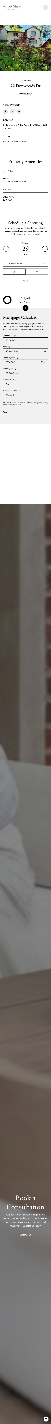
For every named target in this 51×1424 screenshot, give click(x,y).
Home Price (7, 336)
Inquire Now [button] (25, 94)
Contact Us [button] (25, 1235)
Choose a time (15, 264)
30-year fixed (12, 351)
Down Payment (9, 358)
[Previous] (6, 249)
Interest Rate (8, 380)
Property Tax (8, 369)
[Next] (45, 249)
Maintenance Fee (10, 391)
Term (5, 347)
